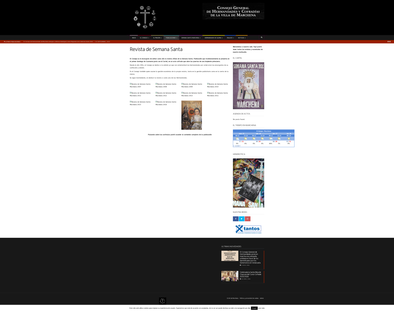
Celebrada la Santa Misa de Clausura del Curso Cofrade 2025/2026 (250, 274)
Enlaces (230, 38)
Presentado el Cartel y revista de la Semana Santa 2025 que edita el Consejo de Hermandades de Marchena (63, 41)
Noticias (241, 38)
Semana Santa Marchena (190, 38)
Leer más (261, 308)
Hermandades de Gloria (213, 38)
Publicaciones (171, 38)
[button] (261, 37)
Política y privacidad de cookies (249, 298)
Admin (262, 298)
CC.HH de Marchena (232, 298)
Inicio (134, 38)
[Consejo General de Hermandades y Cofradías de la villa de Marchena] (145, 17)
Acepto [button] (254, 308)
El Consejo (144, 38)
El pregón (157, 38)
